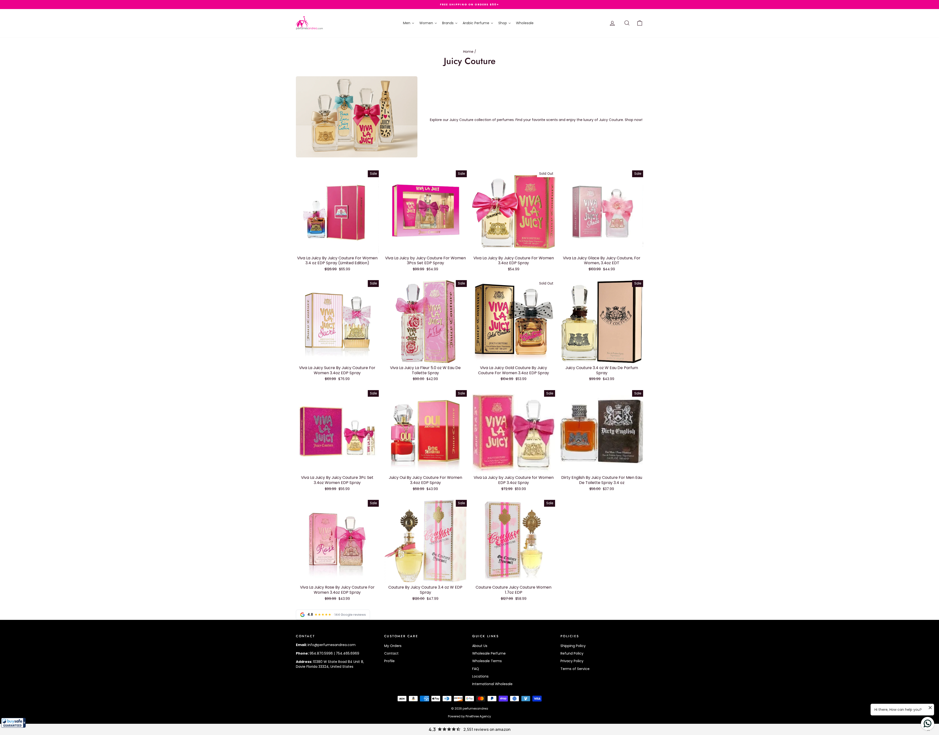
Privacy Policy (571, 660)
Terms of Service (575, 668)
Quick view (337, 248)
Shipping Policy (573, 645)
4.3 (432, 729)
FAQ (475, 668)
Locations (480, 676)
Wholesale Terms (487, 660)
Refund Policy (571, 653)
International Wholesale (492, 683)
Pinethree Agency (478, 716)
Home (468, 51)
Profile (389, 660)
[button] (13, 723)
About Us (479, 645)
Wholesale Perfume (489, 653)
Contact (391, 653)
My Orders (393, 645)
